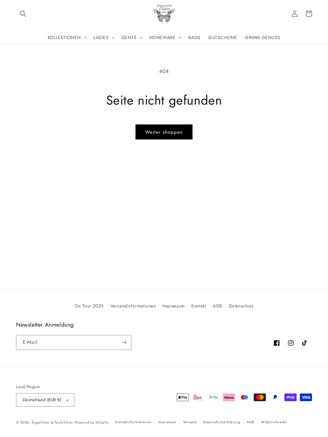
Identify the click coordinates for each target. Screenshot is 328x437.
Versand (190, 422)
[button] (23, 14)
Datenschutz (241, 306)
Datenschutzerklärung (221, 422)
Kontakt (198, 306)
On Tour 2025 (89, 306)
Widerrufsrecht (274, 422)
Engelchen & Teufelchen (52, 422)
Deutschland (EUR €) (42, 400)
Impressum (173, 306)
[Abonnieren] (124, 342)
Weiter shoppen (164, 132)
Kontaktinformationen (133, 422)
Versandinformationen (133, 306)
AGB (217, 306)
